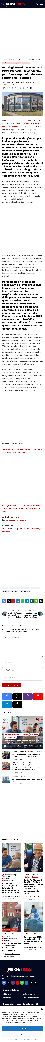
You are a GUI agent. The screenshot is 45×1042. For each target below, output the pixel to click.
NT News (12, 59)
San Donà (27, 591)
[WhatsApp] (22, 983)
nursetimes (35, 588)
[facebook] (4, 983)
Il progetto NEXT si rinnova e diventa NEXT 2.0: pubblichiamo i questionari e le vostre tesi (21, 508)
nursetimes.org (8, 591)
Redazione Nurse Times (13, 82)
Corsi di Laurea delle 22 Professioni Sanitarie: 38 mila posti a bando (25, 769)
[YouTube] (17, 983)
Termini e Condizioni (14, 1039)
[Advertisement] (22, 34)
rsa (21, 591)
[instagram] (13, 983)
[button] (42, 1008)
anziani (5, 588)
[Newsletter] (35, 983)
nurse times (25, 588)
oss (16, 591)
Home (4, 59)
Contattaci (34, 1039)
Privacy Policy (25, 1039)
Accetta (22, 1028)
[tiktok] (31, 983)
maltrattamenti (14, 588)
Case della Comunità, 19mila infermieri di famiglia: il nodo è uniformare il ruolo (21, 742)
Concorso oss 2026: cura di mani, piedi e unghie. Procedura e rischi (27, 780)
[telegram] (26, 983)
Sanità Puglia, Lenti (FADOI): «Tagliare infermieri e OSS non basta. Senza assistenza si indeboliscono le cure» (26, 755)
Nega (23, 1034)
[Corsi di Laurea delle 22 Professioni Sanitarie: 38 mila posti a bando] (6, 766)
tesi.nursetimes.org (17, 520)
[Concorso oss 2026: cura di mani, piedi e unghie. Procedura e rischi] (6, 779)
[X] (8, 983)
